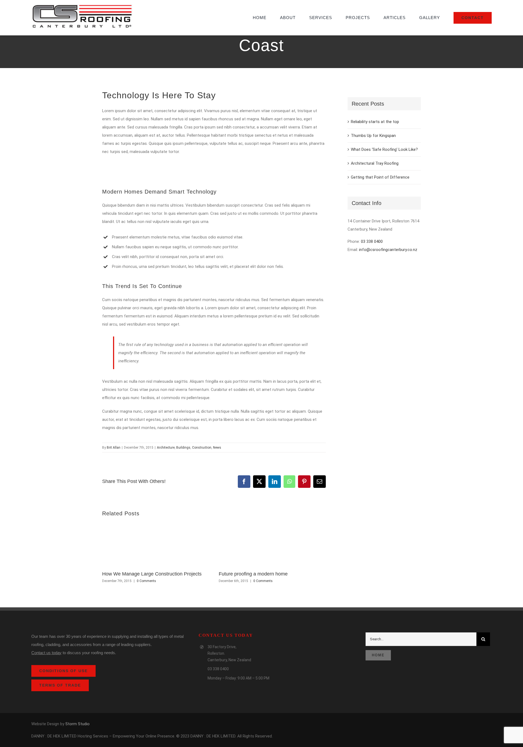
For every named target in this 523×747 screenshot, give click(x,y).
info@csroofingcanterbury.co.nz (388, 249)
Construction (201, 447)
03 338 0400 (372, 241)
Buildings (183, 447)
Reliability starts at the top (375, 121)
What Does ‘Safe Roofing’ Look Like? (384, 149)
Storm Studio (77, 723)
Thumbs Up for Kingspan (373, 135)
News (217, 447)
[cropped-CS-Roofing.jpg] (82, 6)
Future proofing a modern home (253, 574)
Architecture (166, 447)
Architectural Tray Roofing (375, 163)
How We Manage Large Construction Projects (152, 574)
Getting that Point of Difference (380, 177)
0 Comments (146, 581)
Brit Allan (113, 447)
